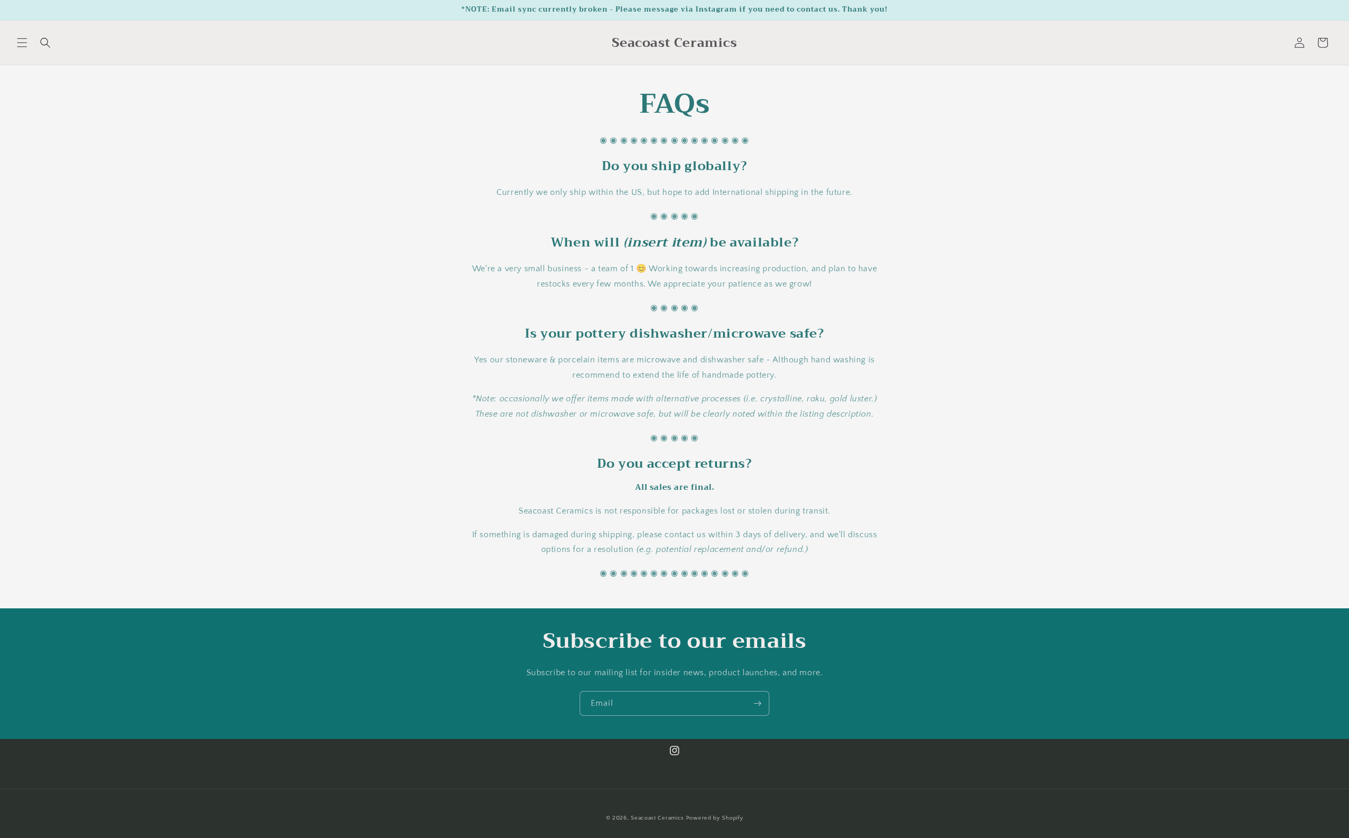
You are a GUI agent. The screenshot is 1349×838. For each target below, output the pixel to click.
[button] (22, 42)
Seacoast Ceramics (657, 818)
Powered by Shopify (715, 818)
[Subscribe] (757, 703)
